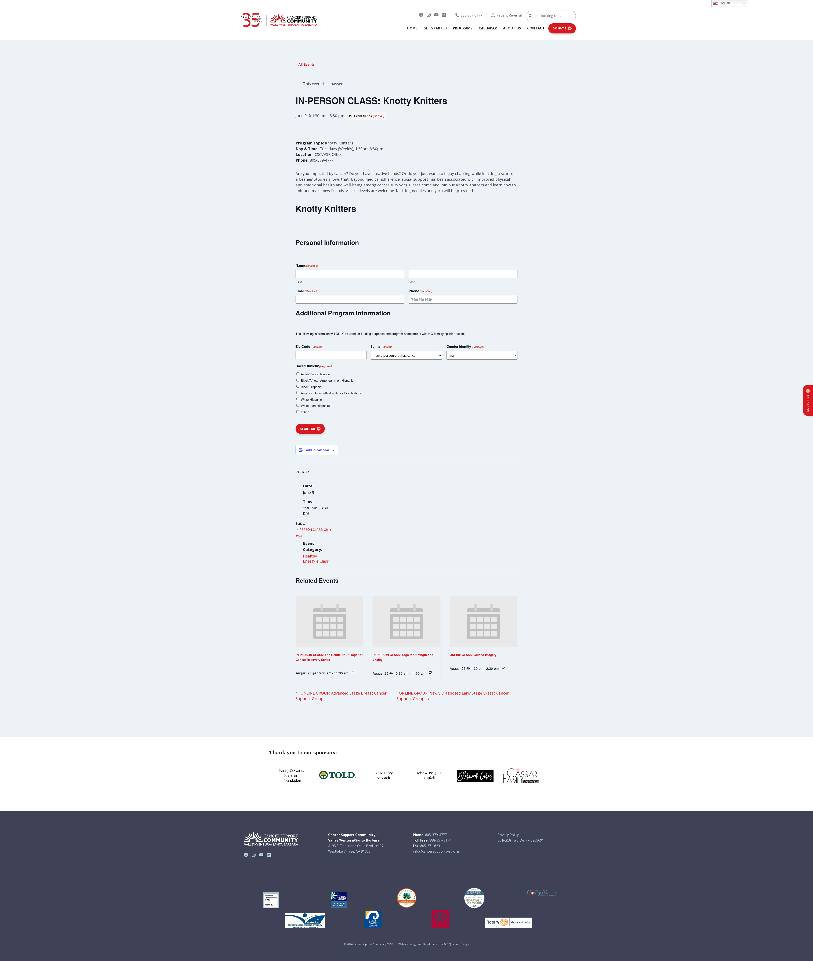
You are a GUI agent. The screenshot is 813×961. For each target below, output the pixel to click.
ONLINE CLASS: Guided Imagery (473, 655)
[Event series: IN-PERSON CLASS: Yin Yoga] (353, 672)
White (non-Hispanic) (315, 405)
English (724, 3)
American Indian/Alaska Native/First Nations (331, 393)
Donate (559, 28)
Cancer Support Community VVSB (373, 944)
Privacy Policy (508, 834)
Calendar (488, 28)
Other (305, 412)
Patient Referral (509, 15)
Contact (536, 28)
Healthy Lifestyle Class (316, 558)
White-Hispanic (311, 399)
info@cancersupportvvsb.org (436, 851)
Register (307, 429)
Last (412, 282)
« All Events (305, 64)
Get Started (435, 28)
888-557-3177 (471, 15)
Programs (463, 28)
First (299, 282)
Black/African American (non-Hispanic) (328, 380)
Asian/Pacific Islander (316, 374)
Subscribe (808, 403)
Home (412, 28)
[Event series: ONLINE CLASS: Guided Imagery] (503, 667)
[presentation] (329, 621)
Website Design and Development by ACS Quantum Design (433, 944)
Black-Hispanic (311, 386)
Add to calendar (317, 450)
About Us (512, 28)
